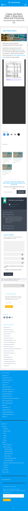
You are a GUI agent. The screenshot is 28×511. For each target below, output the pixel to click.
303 (6, 216)
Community (6, 333)
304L (11, 216)
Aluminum (6, 327)
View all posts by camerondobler (13, 205)
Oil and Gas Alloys (8, 460)
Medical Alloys (7, 456)
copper (19, 50)
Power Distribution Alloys (10, 458)
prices (6, 220)
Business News (7, 329)
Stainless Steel (7, 359)
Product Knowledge (8, 353)
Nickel (4, 433)
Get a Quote (5, 469)
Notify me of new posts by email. (13, 269)
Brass (20, 216)
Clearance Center (8, 331)
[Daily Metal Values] (7, 154)
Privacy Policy (5, 472)
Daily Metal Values (10, 31)
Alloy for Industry (7, 447)
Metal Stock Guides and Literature (12, 348)
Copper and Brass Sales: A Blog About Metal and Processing (14, 16)
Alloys (16, 216)
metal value (19, 219)
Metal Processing (8, 346)
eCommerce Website (9, 342)
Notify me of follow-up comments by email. (13, 266)
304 (8, 216)
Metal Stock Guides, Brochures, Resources (13, 462)
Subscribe (21, 192)
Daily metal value (19, 218)
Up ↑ (14, 508)
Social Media (7, 357)
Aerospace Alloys (8, 449)
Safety (5, 355)
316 (14, 216)
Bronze (5, 440)
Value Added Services (9, 363)
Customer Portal (8, 338)
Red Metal (11, 220)
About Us (4, 442)
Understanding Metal (9, 361)
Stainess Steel (17, 220)
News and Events (8, 350)
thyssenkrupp (8, 222)
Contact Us (6, 465)
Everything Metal (8, 344)
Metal (6, 219)
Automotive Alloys (8, 451)
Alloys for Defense (8, 453)
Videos (5, 365)
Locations (5, 467)
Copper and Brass (9, 218)
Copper (6, 335)
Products (4, 426)
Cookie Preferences (5, 479)
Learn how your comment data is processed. (14, 279)
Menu (4, 4)
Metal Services (12, 219)
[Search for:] (14, 285)
